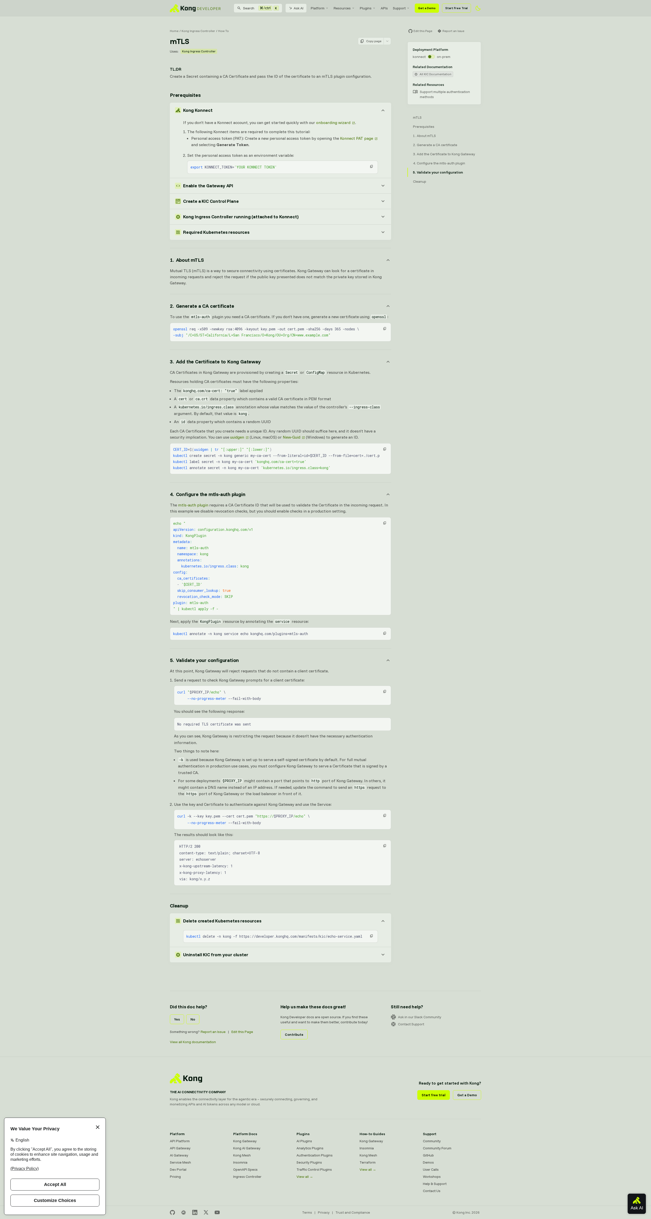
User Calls (431, 1169)
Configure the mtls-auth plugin (441, 163)
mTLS (417, 117)
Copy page (373, 41)
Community (432, 1141)
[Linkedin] (194, 1212)
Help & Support (435, 1183)
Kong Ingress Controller (198, 31)
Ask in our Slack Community (419, 1017)
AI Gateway (179, 1155)
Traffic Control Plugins (314, 1169)
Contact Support (411, 1024)
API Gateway (180, 1148)
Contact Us (431, 1191)
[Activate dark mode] (478, 8)
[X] (206, 1212)
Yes (177, 1019)
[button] (371, 166)
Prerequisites (185, 95)
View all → (305, 1176)
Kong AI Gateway (246, 1148)
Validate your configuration (440, 172)
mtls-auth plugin (193, 504)
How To (223, 31)
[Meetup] (183, 1212)
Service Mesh (180, 1162)
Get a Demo (427, 8)
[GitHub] (172, 1212)
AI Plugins (304, 1141)
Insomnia (240, 1162)
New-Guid (291, 437)
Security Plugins (309, 1162)
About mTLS (426, 135)
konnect (419, 56)
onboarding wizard (333, 122)
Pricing (175, 1176)
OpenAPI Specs (245, 1169)
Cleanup (179, 905)
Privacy (324, 1212)
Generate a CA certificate (437, 145)
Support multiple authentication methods (445, 94)
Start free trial (434, 1095)
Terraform (368, 1162)
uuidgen (237, 437)
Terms (307, 1212)
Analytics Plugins (310, 1148)
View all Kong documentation (193, 1042)
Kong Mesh (242, 1155)
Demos (428, 1162)
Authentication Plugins (315, 1155)
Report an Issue (213, 1031)
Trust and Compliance (352, 1212)
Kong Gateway (245, 1141)
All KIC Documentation (435, 74)
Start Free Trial (456, 8)
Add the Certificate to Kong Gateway (446, 154)
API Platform (180, 1141)
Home (174, 31)
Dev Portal (178, 1169)
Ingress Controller (247, 1176)
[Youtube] (217, 1212)
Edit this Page (242, 1031)
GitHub (428, 1155)
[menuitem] (320, 8)
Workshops (432, 1176)
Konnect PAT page (356, 138)
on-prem (443, 56)
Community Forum (437, 1148)
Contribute (294, 1034)
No (192, 1019)
